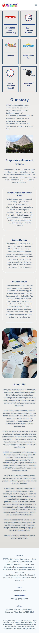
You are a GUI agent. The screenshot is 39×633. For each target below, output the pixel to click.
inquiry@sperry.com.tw (19, 599)
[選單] (36, 5)
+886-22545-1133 (19, 591)
